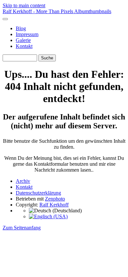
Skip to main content (24, 5)
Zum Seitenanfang (22, 227)
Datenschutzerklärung (38, 193)
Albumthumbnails (92, 11)
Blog (21, 28)
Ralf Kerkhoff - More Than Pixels (38, 11)
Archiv (23, 181)
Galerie (23, 40)
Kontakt (24, 46)
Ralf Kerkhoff (54, 204)
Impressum (27, 34)
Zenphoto (55, 199)
